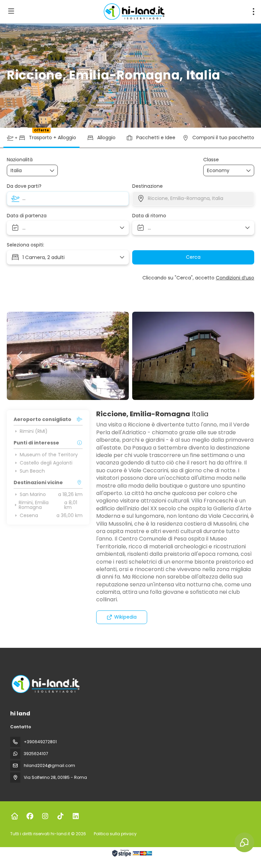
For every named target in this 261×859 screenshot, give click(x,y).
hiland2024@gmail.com (49, 765)
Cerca (193, 257)
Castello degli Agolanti (46, 462)
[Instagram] (45, 816)
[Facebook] (29, 816)
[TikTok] (60, 816)
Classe (211, 160)
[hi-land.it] (45, 684)
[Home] (14, 816)
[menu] (253, 11)
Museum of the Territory (49, 454)
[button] (20, 356)
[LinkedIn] (75, 816)
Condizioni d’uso (235, 277)
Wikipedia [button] (125, 617)
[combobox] (28, 170)
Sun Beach (32, 471)
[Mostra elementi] (52, 170)
